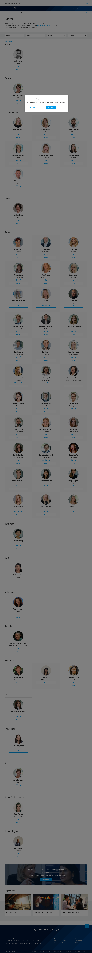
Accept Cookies (51, 107)
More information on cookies (47, 104)
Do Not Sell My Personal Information (37, 108)
